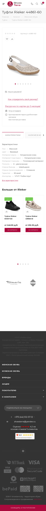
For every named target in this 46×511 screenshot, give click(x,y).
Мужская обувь (11, 371)
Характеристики (13, 135)
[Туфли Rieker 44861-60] (23, 63)
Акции (5, 384)
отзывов (22, 429)
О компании (9, 397)
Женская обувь (10, 365)
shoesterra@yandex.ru (25, 421)
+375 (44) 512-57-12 (23, 417)
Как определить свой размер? (23, 99)
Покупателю (9, 390)
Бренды (6, 377)
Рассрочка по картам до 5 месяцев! (23, 106)
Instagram (23, 451)
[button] (15, 84)
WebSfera (37, 499)
